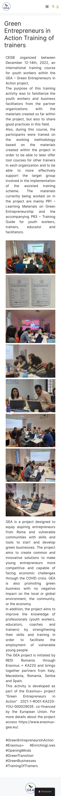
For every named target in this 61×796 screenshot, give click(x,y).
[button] (47, 6)
